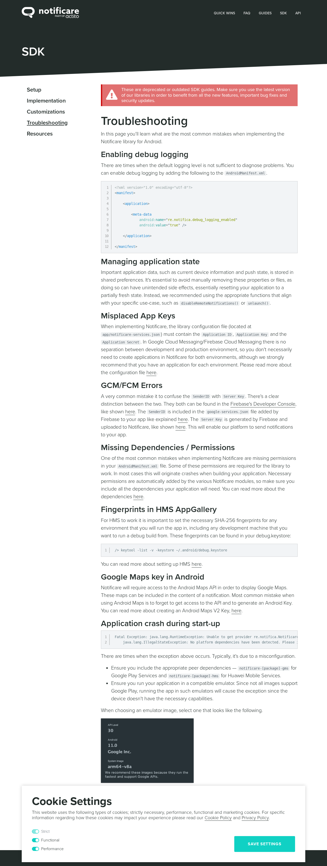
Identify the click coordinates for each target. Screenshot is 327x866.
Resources (40, 133)
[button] (224, 13)
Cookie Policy (218, 817)
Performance (52, 848)
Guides (265, 13)
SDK (283, 13)
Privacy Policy (255, 817)
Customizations (46, 111)
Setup (34, 89)
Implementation (46, 100)
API (298, 13)
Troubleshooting (47, 122)
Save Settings (265, 844)
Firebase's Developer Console (262, 404)
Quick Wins (224, 13)
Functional (50, 840)
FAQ (246, 13)
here (151, 373)
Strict (45, 831)
